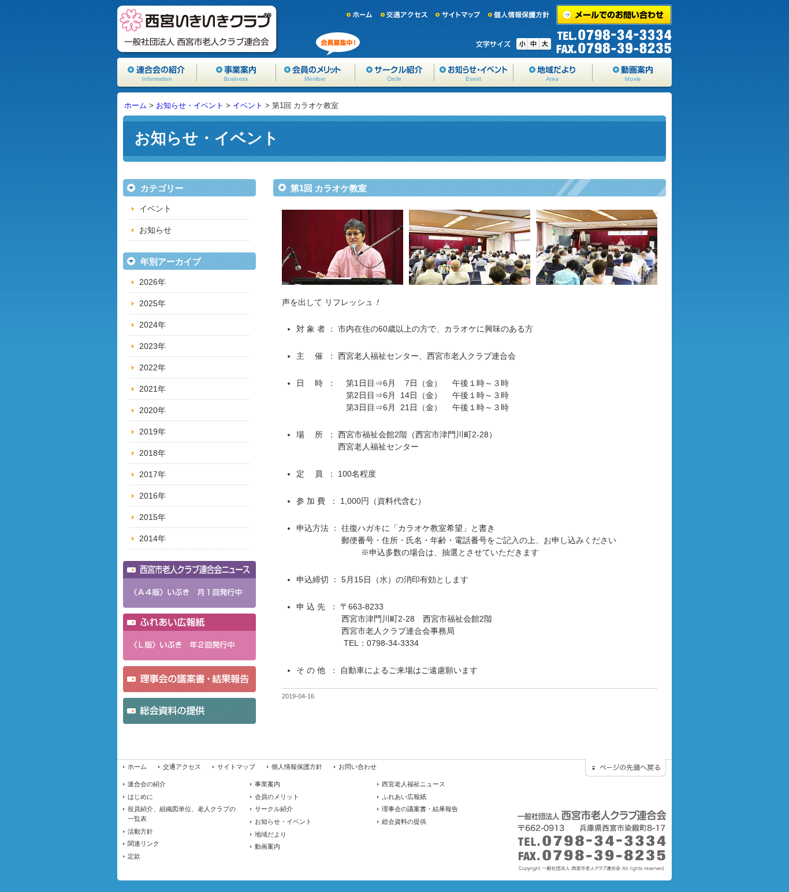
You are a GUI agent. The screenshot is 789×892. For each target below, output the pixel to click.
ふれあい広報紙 (404, 796)
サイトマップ (458, 14)
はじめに (140, 796)
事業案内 (236, 72)
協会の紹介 (157, 72)
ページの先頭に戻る (625, 767)
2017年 (152, 474)
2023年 (152, 346)
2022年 (152, 367)
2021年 (152, 388)
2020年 (152, 410)
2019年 (152, 431)
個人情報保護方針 (519, 14)
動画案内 (632, 72)
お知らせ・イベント (473, 72)
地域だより (553, 72)
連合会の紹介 (147, 784)
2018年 (152, 453)
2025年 (152, 303)
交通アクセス (404, 14)
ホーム (360, 14)
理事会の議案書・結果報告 (420, 808)
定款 (134, 856)
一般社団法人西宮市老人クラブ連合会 (198, 29)
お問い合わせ (357, 766)
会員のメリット (315, 72)
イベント (248, 106)
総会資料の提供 (404, 821)
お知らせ (155, 230)
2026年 (152, 282)
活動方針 (140, 831)
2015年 (152, 517)
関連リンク (143, 843)
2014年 (152, 538)
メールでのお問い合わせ (614, 15)
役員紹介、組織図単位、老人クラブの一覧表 (182, 813)
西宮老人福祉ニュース (413, 784)
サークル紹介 (394, 72)
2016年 (152, 495)
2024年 (152, 324)
